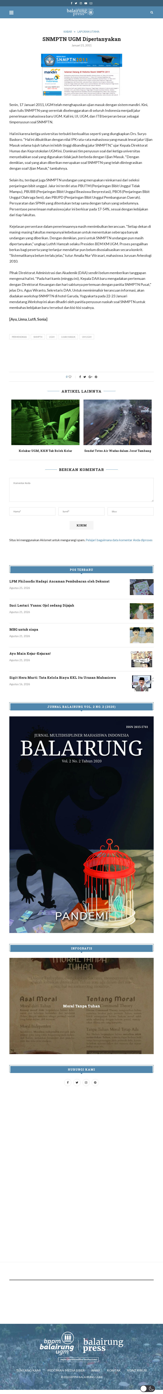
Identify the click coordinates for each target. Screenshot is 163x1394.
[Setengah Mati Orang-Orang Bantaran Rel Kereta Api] (117, 422)
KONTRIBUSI (137, 1374)
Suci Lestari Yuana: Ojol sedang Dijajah (41, 610)
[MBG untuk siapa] (142, 640)
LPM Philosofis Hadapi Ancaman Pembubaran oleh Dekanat (59, 586)
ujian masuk (68, 337)
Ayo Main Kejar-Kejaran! (29, 658)
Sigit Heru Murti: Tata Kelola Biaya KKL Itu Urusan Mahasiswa (62, 682)
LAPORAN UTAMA (88, 31)
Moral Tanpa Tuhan (81, 1010)
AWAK (95, 1374)
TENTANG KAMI (28, 1374)
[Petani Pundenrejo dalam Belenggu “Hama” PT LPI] (45, 422)
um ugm (86, 337)
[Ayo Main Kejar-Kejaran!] (142, 664)
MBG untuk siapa (23, 634)
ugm (51, 337)
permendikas (19, 337)
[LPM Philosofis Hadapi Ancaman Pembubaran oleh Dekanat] (142, 591)
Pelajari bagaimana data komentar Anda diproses (119, 544)
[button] (147, 1388)
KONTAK (114, 1374)
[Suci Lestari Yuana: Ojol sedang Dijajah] (142, 616)
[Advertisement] (81, 356)
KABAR (68, 31)
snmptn (37, 337)
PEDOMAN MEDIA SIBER (66, 1374)
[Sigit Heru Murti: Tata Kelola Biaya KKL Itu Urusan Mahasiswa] (142, 688)
